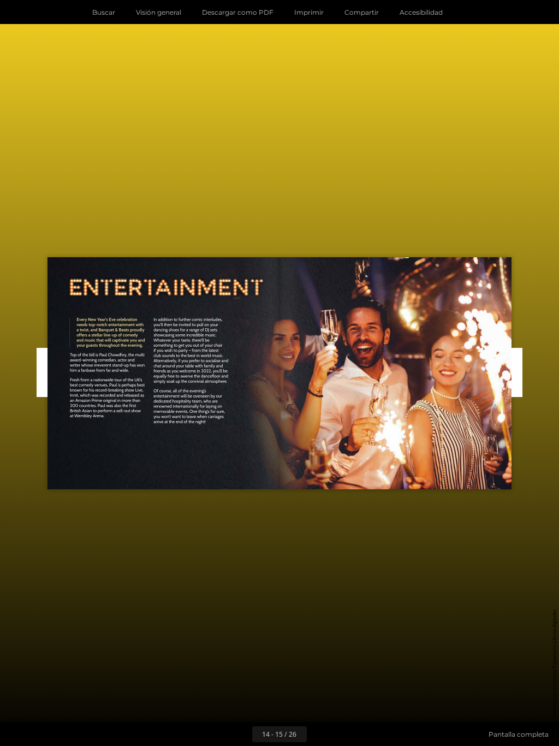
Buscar (103, 12)
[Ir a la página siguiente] (319, 734)
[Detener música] (465, 12)
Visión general (158, 12)
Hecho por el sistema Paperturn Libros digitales (554, 663)
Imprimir (309, 12)
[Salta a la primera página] (216, 734)
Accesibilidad (421, 12)
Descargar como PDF (237, 12)
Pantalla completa (519, 734)
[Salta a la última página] (343, 734)
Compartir (361, 12)
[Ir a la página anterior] (240, 734)
